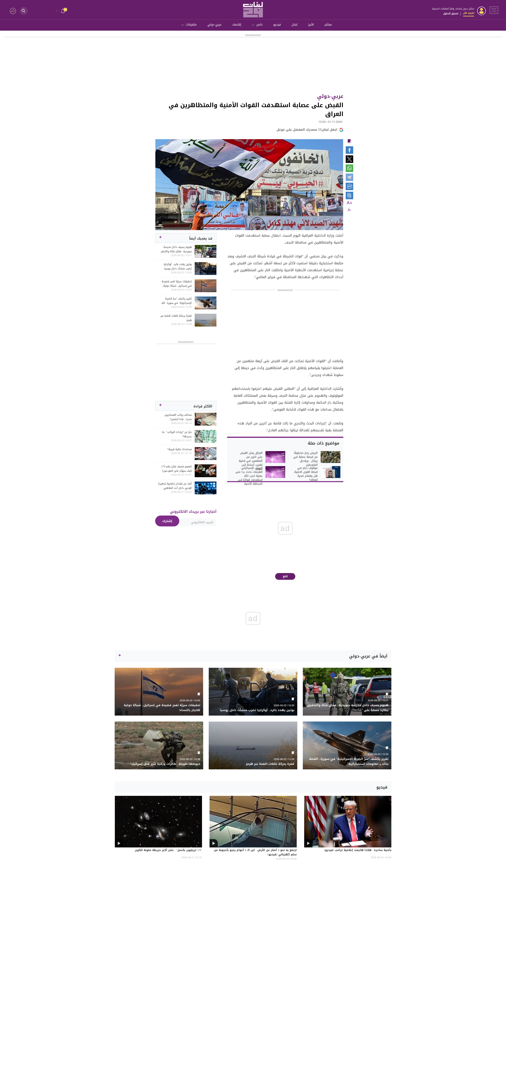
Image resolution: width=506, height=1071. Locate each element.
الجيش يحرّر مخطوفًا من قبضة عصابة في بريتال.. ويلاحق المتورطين (305, 459)
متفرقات (191, 24)
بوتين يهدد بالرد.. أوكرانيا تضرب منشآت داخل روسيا (178, 266)
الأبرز (311, 24)
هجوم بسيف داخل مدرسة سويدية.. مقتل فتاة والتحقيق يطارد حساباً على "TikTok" (175, 249)
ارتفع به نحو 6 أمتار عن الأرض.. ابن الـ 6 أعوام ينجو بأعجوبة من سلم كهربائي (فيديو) (255, 852)
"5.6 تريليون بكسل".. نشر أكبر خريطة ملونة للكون (168, 850)
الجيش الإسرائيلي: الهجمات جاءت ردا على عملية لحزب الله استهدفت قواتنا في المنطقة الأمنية (248, 476)
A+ (349, 203)
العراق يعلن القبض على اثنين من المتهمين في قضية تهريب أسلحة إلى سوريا (250, 461)
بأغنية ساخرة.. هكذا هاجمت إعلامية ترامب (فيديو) (357, 850)
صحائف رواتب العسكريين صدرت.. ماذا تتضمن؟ (178, 417)
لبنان (294, 24)
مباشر (328, 24)
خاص (259, 24)
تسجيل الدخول (450, 13)
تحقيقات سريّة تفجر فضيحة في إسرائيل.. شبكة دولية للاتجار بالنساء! (177, 283)
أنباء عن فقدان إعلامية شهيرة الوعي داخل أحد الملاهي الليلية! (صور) (175, 486)
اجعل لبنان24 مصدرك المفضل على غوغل (307, 130)
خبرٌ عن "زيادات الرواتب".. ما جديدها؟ (177, 434)
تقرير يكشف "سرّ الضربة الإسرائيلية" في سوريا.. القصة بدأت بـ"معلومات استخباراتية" (175, 301)
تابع (285, 576)
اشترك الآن (468, 13)
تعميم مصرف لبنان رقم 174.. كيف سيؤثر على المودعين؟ (176, 468)
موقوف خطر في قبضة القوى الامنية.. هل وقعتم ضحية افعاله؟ (305, 474)
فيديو (277, 24)
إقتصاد (236, 24)
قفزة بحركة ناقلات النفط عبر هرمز (176, 318)
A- (349, 210)
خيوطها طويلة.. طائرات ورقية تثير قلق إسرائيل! (165, 763)
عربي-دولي (214, 24)
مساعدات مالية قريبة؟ (179, 449)
